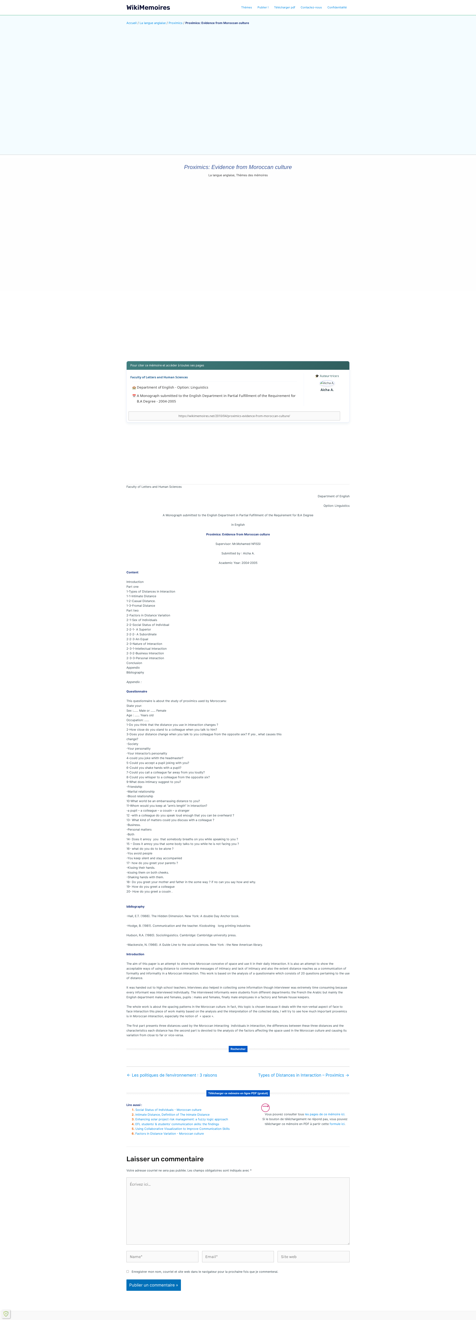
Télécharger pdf (284, 7)
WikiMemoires (148, 7)
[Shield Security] (6, 1314)
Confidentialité (337, 7)
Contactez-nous (311, 7)
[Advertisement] (238, 329)
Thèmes (246, 7)
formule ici (337, 1124)
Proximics (175, 23)
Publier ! (263, 7)
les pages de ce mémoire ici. (325, 1114)
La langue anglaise (153, 23)
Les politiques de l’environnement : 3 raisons (172, 1075)
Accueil (131, 23)
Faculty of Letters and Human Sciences (159, 377)
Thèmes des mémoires (252, 175)
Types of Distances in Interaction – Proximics (303, 1075)
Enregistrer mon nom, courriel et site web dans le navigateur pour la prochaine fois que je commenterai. (205, 1271)
